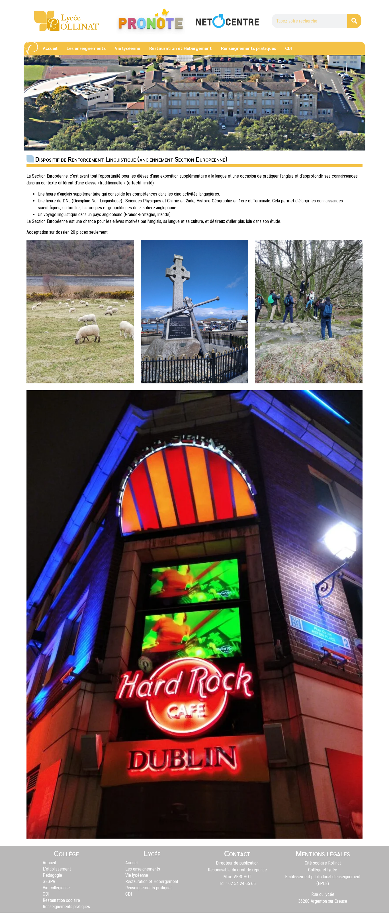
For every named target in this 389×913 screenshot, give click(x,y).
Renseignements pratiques (248, 48)
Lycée (152, 853)
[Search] (354, 21)
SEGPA (49, 881)
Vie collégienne (56, 887)
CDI (288, 48)
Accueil (50, 48)
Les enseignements (86, 48)
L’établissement (57, 869)
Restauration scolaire (61, 900)
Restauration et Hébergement (180, 48)
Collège (66, 853)
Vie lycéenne (127, 48)
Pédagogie (52, 875)
